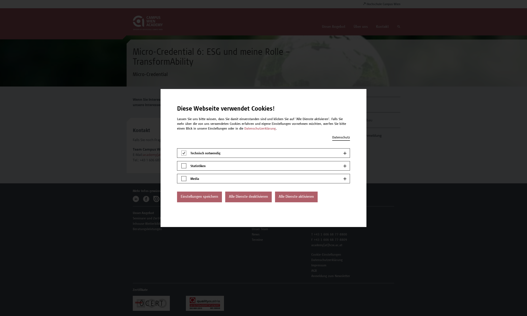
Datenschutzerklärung (260, 128)
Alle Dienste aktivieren (296, 197)
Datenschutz (341, 137)
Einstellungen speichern (199, 197)
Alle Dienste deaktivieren (248, 197)
